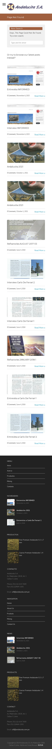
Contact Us (11, 624)
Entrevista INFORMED (18, 89)
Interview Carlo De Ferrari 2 (21, 282)
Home (9, 603)
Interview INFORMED (18, 128)
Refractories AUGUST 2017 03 (22, 244)
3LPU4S (40, 745)
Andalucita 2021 (15, 167)
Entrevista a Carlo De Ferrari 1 (21, 398)
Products (10, 613)
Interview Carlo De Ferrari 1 (20, 321)
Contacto (10, 486)
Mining (9, 481)
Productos (11, 476)
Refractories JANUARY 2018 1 (21, 360)
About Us (10, 608)
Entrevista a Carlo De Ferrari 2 (22, 437)
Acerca (9, 471)
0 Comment (11, 96)
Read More (39, 96)
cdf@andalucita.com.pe (21, 592)
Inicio (9, 465)
